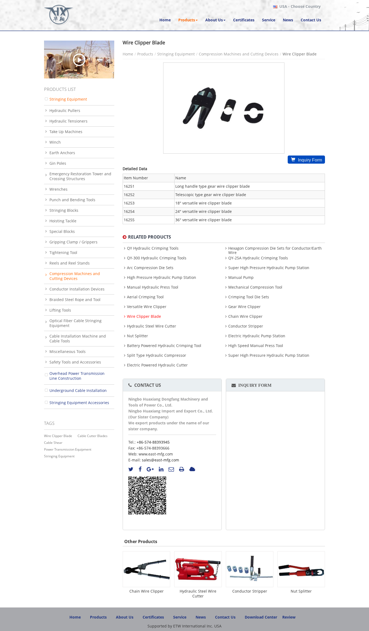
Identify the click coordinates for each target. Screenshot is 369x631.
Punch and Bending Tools (72, 199)
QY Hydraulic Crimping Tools (153, 248)
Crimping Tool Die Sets (248, 297)
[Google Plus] (150, 469)
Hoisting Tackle (62, 220)
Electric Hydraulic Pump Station (256, 336)
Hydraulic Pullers (64, 110)
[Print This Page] (181, 469)
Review (289, 617)
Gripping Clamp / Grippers (73, 242)
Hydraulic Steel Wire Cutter (151, 326)
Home (128, 54)
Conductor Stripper (245, 326)
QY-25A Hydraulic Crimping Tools (258, 258)
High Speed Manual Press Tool (255, 345)
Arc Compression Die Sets (150, 268)
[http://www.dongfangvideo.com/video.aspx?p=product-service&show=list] (79, 59)
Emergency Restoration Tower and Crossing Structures (80, 176)
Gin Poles (57, 163)
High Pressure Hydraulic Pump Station (161, 277)
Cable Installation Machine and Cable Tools (77, 338)
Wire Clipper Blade (144, 316)
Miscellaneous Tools (67, 351)
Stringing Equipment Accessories (79, 402)
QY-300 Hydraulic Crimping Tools (156, 258)
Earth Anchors (62, 152)
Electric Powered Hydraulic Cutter (157, 365)
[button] (188, 20)
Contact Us (147, 385)
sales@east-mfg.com (160, 459)
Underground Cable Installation (78, 390)
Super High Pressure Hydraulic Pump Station (268, 268)
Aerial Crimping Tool (145, 297)
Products (145, 54)
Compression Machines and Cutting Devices (239, 54)
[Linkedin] (161, 469)
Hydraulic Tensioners (68, 121)
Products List (60, 89)
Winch (55, 142)
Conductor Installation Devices (77, 289)
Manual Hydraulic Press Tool (152, 287)
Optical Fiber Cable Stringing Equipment (75, 323)
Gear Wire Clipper (244, 307)
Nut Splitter (137, 336)
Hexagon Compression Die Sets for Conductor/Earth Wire (275, 250)
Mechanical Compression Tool (255, 287)
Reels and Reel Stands (69, 263)
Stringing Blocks (63, 210)
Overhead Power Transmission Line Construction (77, 376)
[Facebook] (140, 469)
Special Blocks (62, 231)
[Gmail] (171, 469)
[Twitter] (130, 469)
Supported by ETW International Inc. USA (184, 626)
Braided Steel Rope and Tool (74, 299)
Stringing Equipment (176, 54)
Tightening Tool (63, 252)
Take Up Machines (65, 131)
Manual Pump (241, 277)
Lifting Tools (60, 310)
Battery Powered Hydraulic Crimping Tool (164, 345)
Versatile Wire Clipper (146, 307)
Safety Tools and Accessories (75, 362)
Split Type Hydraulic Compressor (156, 355)
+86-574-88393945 (153, 442)
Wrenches (58, 189)
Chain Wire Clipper (245, 316)
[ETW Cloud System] (192, 469)
